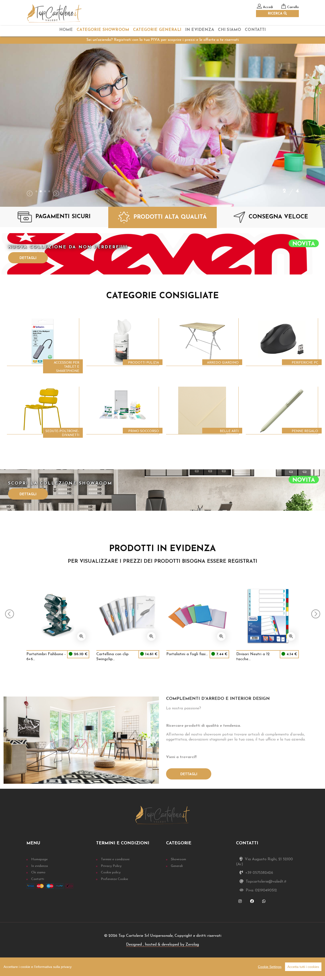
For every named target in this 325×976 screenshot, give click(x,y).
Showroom (178, 859)
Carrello (293, 7)
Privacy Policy (111, 866)
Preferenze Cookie (114, 879)
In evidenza (39, 866)
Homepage (39, 859)
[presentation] (29, 194)
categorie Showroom (103, 30)
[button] (36, 191)
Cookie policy (111, 872)
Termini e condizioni (115, 859)
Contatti (255, 30)
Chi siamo (38, 872)
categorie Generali (157, 30)
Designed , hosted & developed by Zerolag (162, 945)
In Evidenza (199, 30)
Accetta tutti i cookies (303, 967)
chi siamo (229, 30)
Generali (177, 866)
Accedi (268, 7)
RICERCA (276, 13)
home (66, 30)
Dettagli (28, 258)
